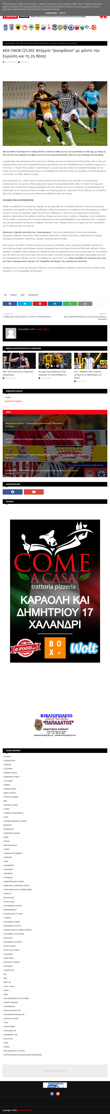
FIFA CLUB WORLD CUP (12, 1010)
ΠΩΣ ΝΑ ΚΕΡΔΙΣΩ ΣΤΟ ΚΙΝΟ (14, 1051)
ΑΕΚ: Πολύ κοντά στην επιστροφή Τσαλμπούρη (18, 373)
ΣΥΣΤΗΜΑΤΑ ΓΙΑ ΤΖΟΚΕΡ (13, 906)
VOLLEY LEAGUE (10, 946)
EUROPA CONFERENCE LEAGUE (15, 821)
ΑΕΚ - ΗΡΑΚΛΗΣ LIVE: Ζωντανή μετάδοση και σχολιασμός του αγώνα (88, 374)
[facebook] (13, 492)
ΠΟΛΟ (6, 861)
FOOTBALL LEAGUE (11, 805)
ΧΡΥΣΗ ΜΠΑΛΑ (9, 1027)
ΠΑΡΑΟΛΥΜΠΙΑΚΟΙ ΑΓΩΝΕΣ (14, 882)
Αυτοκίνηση (8, 1039)
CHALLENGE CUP (10, 1031)
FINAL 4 (6, 990)
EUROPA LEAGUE (10, 789)
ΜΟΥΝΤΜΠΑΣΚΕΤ (10, 910)
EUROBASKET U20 (10, 1035)
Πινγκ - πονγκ (9, 986)
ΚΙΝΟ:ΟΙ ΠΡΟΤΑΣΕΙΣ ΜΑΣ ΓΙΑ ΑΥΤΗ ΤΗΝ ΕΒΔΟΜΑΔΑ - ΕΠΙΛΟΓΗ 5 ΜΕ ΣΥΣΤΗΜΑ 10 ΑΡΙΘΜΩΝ (45, 455)
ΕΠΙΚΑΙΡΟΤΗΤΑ (9, 761)
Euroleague (8, 781)
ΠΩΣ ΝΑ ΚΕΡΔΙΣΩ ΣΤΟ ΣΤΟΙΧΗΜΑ (16, 998)
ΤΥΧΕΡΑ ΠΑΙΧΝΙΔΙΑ (11, 1002)
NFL (5, 974)
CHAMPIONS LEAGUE (11, 777)
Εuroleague (8, 954)
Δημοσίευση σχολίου (13, 401)
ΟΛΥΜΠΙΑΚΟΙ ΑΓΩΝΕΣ (12, 833)
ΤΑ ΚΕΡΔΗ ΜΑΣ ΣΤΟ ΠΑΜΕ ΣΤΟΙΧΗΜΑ (18, 930)
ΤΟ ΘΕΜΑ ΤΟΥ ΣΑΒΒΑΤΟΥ (13, 853)
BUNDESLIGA (9, 829)
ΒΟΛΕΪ (6, 837)
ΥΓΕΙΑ (6, 1023)
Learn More (51, 13)
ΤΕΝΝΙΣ (7, 849)
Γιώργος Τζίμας (11, 62)
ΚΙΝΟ (6, 994)
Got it (63, 13)
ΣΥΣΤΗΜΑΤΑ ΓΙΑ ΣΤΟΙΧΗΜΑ (14, 934)
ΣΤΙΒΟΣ (6, 809)
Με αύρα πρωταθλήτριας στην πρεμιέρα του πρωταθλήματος (52, 373)
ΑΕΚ (17, 43)
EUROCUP (7, 894)
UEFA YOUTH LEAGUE (12, 962)
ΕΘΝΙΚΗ (7, 785)
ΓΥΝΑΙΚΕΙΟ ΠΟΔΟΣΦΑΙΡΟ (13, 813)
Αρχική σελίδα (10, 43)
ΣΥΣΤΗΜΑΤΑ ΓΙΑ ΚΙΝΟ (12, 922)
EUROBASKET (9, 865)
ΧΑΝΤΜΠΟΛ (8, 873)
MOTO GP (7, 982)
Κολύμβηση (8, 878)
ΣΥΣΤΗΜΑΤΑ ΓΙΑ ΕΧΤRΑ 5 (13, 942)
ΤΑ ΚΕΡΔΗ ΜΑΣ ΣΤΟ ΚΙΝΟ (13, 914)
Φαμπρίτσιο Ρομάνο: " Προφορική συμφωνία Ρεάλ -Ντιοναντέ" (33, 423)
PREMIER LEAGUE (10, 773)
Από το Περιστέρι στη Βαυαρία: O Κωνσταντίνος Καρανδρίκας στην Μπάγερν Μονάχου (44, 439)
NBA (5, 801)
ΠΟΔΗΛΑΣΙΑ (8, 869)
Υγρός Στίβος (9, 958)
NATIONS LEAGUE (10, 845)
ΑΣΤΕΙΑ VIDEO (9, 898)
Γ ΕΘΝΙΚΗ (7, 918)
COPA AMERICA (9, 1006)
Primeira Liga (9, 902)
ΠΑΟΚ (22, 295)
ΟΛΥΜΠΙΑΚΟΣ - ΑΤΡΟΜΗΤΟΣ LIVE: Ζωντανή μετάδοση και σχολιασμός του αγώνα (41, 470)
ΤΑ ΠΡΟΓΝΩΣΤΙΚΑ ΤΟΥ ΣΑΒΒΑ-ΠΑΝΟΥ (18, 890)
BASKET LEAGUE (10, 793)
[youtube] (34, 492)
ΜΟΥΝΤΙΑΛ (8, 825)
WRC (5, 978)
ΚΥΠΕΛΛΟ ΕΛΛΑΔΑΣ (11, 797)
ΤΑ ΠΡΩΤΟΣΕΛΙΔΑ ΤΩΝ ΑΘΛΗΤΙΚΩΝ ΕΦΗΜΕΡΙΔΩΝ (23, 1055)
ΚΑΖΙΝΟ (7, 1047)
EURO (6, 817)
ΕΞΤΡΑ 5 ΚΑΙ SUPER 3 (12, 950)
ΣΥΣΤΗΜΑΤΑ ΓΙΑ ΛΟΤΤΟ (12, 926)
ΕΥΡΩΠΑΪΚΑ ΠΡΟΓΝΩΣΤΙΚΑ (14, 1015)
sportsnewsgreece (24, 1110)
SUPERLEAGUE (33, 295)
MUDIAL (7, 841)
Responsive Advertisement (55, 1071)
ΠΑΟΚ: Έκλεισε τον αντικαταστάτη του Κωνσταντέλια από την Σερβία (58, 17)
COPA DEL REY (9, 970)
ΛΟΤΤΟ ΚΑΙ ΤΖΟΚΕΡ (11, 1019)
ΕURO (6, 1043)
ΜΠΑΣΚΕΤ (7, 765)
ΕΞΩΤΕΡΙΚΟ (8, 769)
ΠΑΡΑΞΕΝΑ (8, 857)
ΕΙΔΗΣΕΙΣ (13, 295)
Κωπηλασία (8, 938)
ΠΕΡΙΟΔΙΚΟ (8, 966)
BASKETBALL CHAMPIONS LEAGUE (16, 886)
